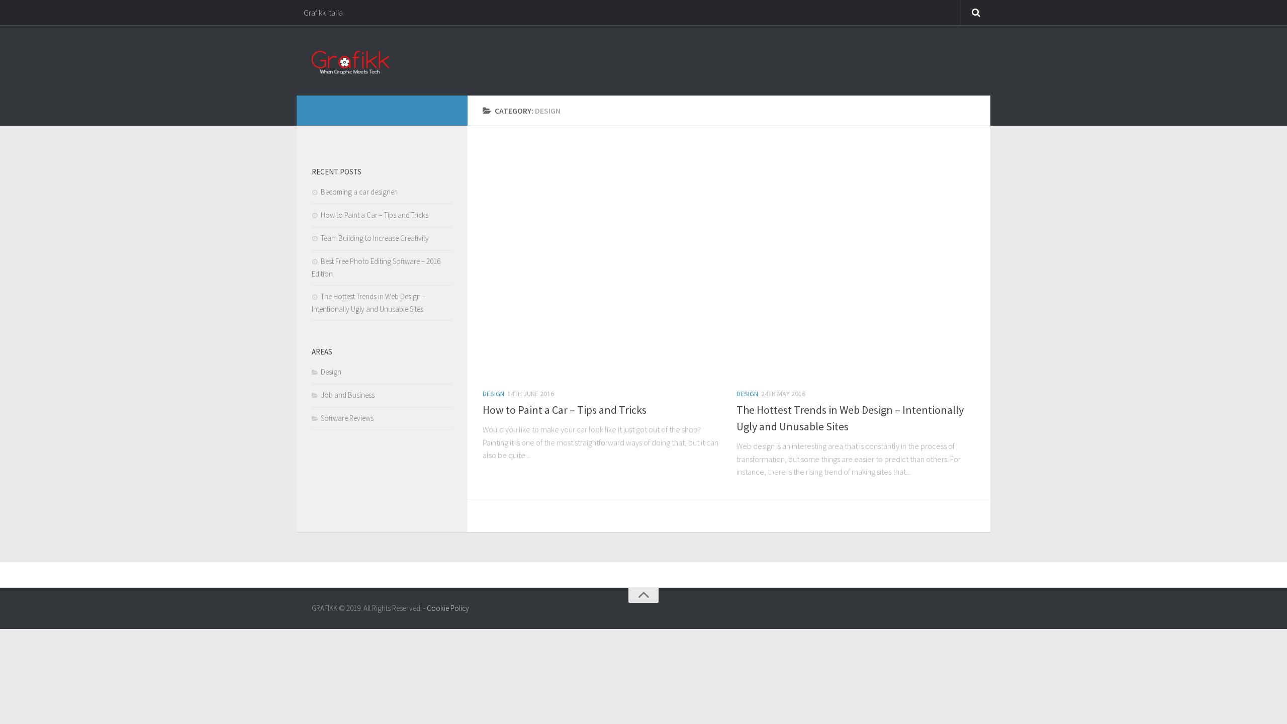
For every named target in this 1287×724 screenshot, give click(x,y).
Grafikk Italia (323, 13)
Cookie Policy (448, 608)
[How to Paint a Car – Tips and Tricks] (602, 260)
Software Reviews (347, 418)
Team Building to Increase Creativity (375, 238)
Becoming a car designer (359, 192)
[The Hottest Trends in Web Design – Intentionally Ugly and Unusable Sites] (856, 260)
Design (493, 393)
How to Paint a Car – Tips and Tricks (565, 410)
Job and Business (348, 395)
